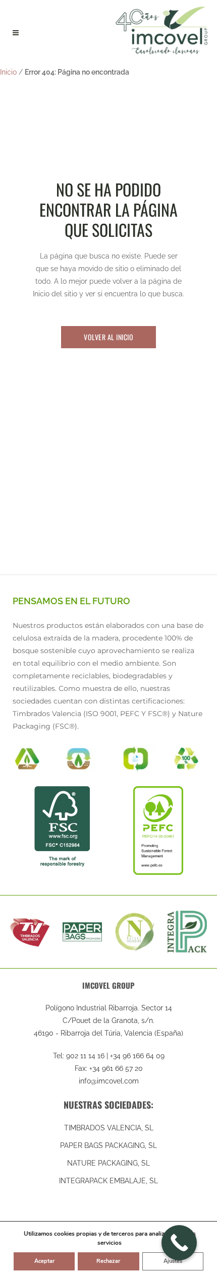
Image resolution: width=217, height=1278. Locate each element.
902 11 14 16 (85, 1056)
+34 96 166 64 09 (137, 1056)
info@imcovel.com (109, 1081)
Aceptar (44, 1261)
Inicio (8, 72)
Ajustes (173, 1261)
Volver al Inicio (108, 337)
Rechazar (108, 1261)
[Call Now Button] (179, 1242)
